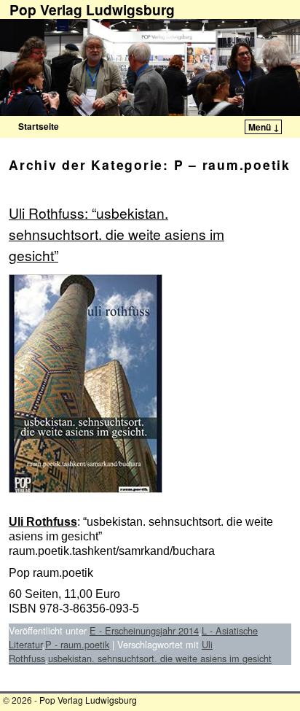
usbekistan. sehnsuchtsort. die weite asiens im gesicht (160, 658)
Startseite (38, 126)
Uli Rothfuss (43, 522)
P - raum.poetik (77, 644)
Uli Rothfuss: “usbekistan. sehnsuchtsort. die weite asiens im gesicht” (116, 234)
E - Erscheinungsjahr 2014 (144, 630)
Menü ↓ (264, 126)
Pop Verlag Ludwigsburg (88, 699)
